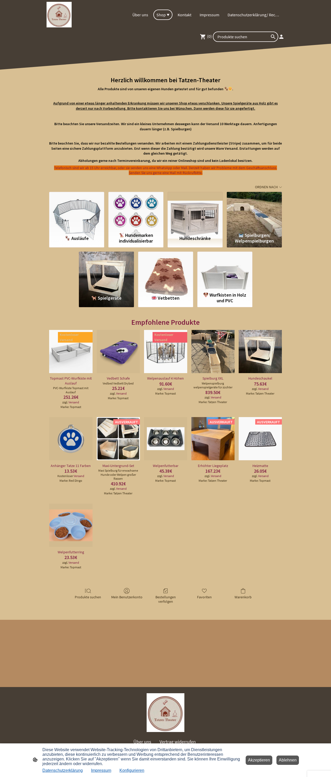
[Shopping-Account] (281, 37)
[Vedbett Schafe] (118, 351)
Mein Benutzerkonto (126, 597)
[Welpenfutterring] (70, 525)
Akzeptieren (259, 760)
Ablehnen (288, 760)
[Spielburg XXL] (213, 351)
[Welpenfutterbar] (165, 438)
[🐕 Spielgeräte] (106, 271)
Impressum (101, 770)
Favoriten (204, 597)
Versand (74, 402)
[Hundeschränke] (195, 211)
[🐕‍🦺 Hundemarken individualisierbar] (135, 211)
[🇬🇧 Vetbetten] (165, 271)
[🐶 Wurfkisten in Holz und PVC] (224, 271)
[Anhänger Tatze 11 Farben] (70, 438)
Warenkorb (243, 597)
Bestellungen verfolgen (165, 599)
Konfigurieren (131, 770)
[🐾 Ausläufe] (76, 211)
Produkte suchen (88, 597)
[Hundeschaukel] (260, 351)
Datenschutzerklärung (62, 770)
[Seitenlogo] (59, 14)
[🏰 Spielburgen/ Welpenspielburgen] (254, 211)
